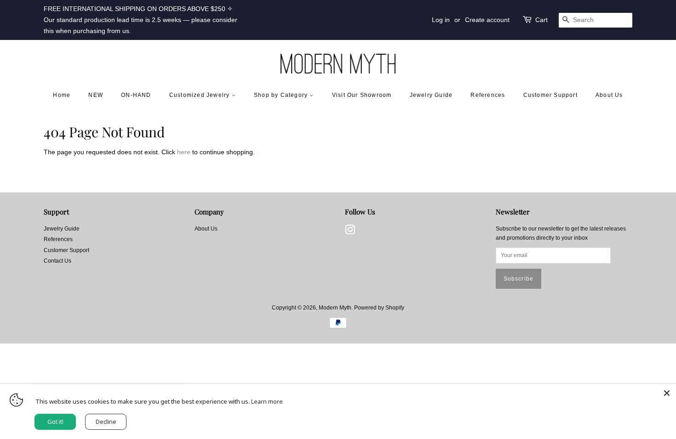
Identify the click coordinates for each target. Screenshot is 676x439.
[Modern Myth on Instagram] (350, 232)
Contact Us (57, 261)
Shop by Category (281, 95)
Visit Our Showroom (362, 95)
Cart (541, 19)
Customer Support (550, 95)
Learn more (267, 401)
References (487, 95)
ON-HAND (136, 95)
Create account (487, 19)
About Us (609, 95)
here (183, 152)
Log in (441, 19)
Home (61, 95)
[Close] (666, 393)
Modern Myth (335, 307)
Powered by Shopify (379, 307)
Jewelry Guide (431, 95)
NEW (95, 95)
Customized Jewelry (200, 95)
